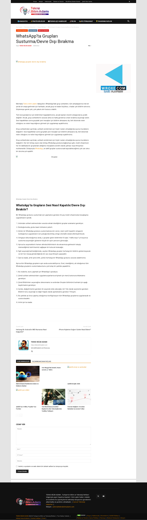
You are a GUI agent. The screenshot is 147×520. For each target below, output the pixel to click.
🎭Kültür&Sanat (86, 21)
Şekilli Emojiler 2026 (73, 384)
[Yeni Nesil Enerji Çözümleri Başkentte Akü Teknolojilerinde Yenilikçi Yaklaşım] (53, 397)
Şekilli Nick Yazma (87, 1)
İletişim (41, 1)
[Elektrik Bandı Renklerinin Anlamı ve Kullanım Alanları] (27, 374)
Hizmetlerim (104, 516)
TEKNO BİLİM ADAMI (25, 45)
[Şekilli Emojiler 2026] (79, 374)
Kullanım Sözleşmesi (113, 518)
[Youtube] (103, 496)
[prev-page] (17, 415)
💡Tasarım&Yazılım (104, 21)
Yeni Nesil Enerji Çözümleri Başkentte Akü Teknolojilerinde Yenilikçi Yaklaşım (52, 409)
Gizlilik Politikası (114, 516)
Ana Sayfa (19, 27)
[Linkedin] (41, 54)
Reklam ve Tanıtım (58, 1)
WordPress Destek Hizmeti (73, 1)
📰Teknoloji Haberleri (57, 21)
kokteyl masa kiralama (22, 518)
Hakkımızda (48, 1)
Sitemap (102, 518)
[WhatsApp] (46, 54)
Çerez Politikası (94, 518)
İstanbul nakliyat (36, 518)
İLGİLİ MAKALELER (23, 361)
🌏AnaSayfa (23, 21)
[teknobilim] (28, 502)
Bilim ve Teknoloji (43, 30)
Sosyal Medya (42, 27)
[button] (128, 21)
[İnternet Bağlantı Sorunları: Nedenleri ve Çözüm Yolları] (79, 397)
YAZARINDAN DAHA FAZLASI (41, 361)
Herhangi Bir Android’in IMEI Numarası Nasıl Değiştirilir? (31, 331)
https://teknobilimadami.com (39, 345)
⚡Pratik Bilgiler (38, 21)
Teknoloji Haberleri (30, 27)
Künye (35, 1)
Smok (43, 518)
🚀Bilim (73, 21)
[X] (129, 1)
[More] (51, 54)
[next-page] (20, 415)
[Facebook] (31, 54)
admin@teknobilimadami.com (63, 507)
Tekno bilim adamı (30, 104)
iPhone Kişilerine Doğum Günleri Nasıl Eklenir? (75, 330)
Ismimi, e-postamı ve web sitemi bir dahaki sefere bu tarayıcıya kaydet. (43, 466)
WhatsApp (39, 148)
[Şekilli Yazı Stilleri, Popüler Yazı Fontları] (27, 397)
